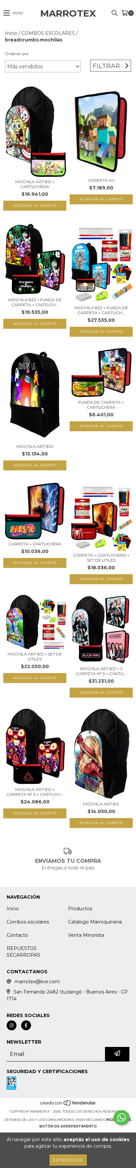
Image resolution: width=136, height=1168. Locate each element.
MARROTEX (68, 13)
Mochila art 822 (35, 446)
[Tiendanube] (68, 1105)
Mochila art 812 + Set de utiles (35, 656)
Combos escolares (28, 922)
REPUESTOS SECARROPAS (23, 951)
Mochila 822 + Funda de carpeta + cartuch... (35, 302)
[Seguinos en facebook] (26, 1025)
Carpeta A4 (101, 180)
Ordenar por (17, 53)
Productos (80, 909)
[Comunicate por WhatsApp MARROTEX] (121, 1117)
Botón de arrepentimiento (68, 1126)
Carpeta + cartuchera (35, 543)
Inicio (11, 33)
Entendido (68, 1159)
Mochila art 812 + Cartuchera (34, 184)
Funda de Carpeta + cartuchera (101, 405)
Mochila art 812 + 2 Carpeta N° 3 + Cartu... (101, 671)
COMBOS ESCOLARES (48, 33)
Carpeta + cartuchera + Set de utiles (101, 558)
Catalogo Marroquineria (95, 922)
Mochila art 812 (101, 803)
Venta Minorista (86, 935)
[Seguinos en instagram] (12, 1025)
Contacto (17, 935)
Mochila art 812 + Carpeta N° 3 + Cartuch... (35, 792)
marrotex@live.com (37, 982)
